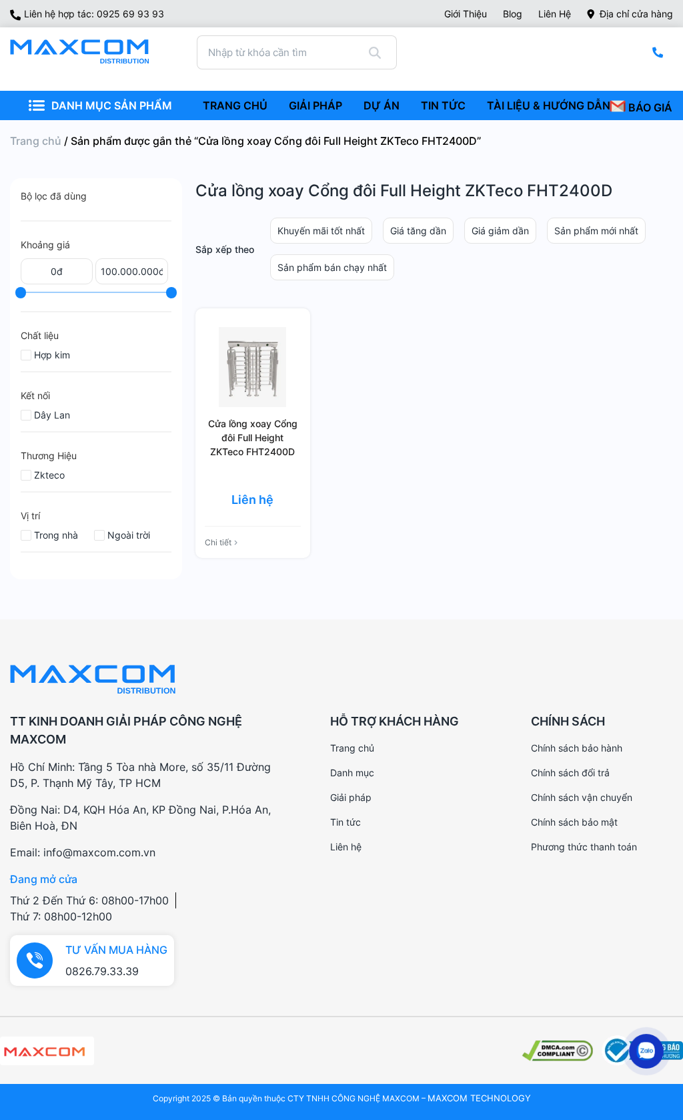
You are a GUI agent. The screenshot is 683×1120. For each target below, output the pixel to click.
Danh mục (352, 772)
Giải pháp (351, 797)
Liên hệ (554, 13)
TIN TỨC (443, 105)
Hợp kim (52, 354)
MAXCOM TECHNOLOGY (479, 1098)
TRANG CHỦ (235, 105)
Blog (512, 13)
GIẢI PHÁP (315, 105)
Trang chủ (35, 141)
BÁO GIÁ (649, 107)
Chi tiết (218, 542)
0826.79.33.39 (102, 971)
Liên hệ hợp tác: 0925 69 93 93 (94, 13)
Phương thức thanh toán (584, 846)
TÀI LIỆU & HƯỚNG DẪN (548, 105)
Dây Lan (52, 415)
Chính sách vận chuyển (581, 797)
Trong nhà (56, 535)
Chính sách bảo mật (574, 822)
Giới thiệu (465, 13)
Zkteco (49, 475)
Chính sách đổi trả (570, 772)
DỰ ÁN (382, 105)
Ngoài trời (128, 535)
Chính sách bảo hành (576, 748)
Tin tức (345, 822)
